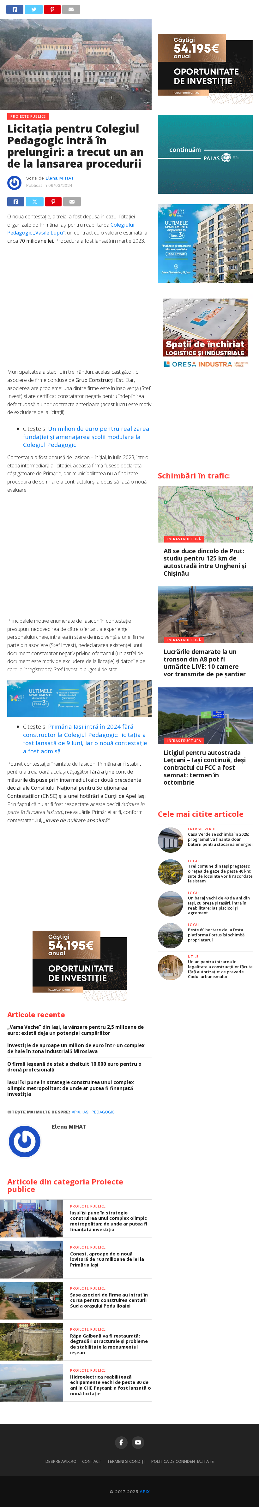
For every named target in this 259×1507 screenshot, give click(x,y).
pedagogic (103, 1112)
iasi (85, 1112)
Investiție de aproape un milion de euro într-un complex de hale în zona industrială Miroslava (76, 1048)
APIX (145, 1491)
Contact (91, 1461)
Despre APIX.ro (60, 1461)
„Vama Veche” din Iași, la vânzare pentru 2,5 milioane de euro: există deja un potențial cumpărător (75, 1030)
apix (76, 1112)
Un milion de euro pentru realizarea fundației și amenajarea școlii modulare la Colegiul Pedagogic (86, 436)
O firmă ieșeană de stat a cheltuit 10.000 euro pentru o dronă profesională (74, 1067)
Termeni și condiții (126, 1461)
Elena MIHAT (59, 178)
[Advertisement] (79, 309)
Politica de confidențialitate (182, 1461)
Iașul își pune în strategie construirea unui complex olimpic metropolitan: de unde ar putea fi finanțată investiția (70, 1088)
